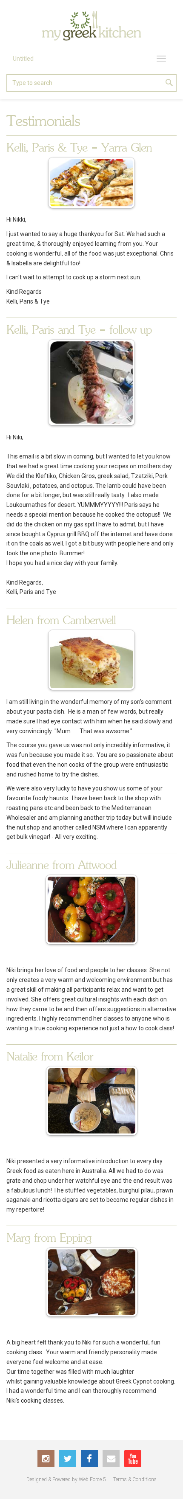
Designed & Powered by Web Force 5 (66, 1479)
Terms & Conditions (135, 1479)
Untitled (23, 58)
